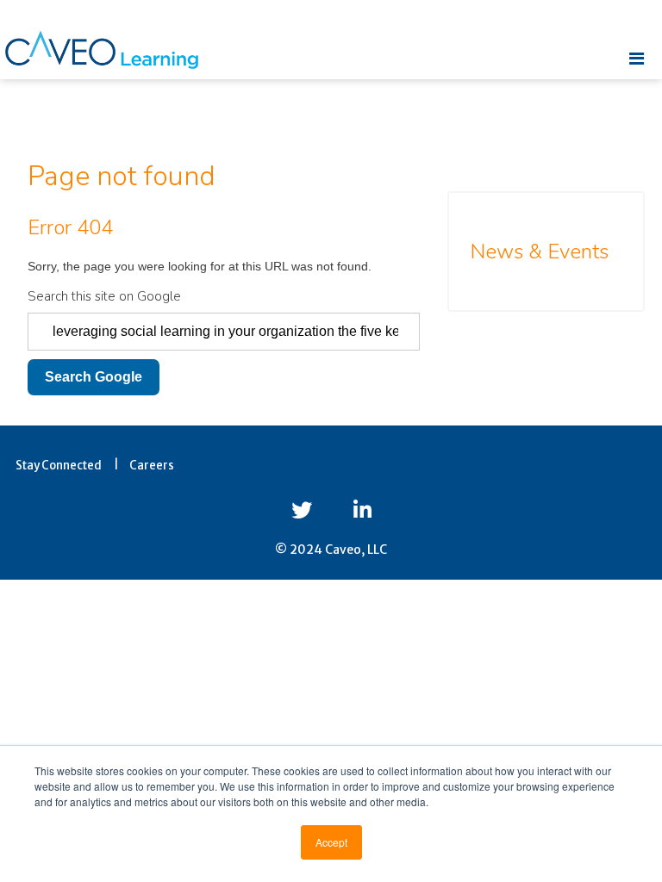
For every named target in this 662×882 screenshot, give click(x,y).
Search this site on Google (104, 296)
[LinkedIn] (362, 510)
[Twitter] (301, 510)
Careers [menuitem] (151, 465)
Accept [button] (331, 842)
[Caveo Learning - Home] (101, 50)
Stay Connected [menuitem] (59, 465)
